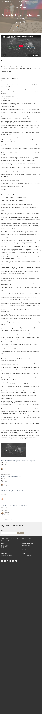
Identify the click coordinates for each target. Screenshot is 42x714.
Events (7, 538)
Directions (11, 1)
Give (18, 538)
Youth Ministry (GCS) (5, 546)
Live (30, 538)
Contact (16, 1)
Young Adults (3, 547)
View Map (24, 549)
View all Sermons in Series (6, 519)
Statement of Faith (6, 540)
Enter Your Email (4, 530)
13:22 (16, 68)
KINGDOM (16, 31)
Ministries (3, 543)
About (2, 538)
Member (20, 1)
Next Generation (16, 540)
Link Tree (29, 540)
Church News (24, 538)
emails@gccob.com (29, 556)
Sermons (11, 31)
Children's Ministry (4, 545)
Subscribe (20, 533)
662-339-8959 (26, 1)
